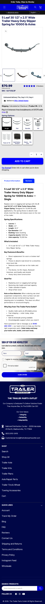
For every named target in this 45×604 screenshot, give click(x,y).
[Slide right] (44, 76)
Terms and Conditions (12, 549)
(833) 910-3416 (11, 433)
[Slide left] (1, 76)
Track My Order (9, 516)
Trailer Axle (7, 463)
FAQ (4, 527)
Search (5, 451)
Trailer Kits (7, 468)
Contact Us (7, 538)
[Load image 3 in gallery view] (36, 75)
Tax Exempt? (7, 168)
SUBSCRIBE (22, 375)
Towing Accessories (11, 490)
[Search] (40, 588)
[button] (4, 7)
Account (6, 510)
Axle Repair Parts (10, 479)
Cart (4, 496)
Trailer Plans (7, 474)
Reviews (5, 533)
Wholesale (6, 566)
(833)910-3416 (13, 12)
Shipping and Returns (12, 544)
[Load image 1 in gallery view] (8, 75)
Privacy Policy (8, 555)
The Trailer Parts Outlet (18, 601)
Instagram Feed (9, 560)
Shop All (5, 457)
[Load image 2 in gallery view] (22, 75)
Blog (4, 521)
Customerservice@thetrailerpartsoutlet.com (22, 438)
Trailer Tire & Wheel (11, 485)
